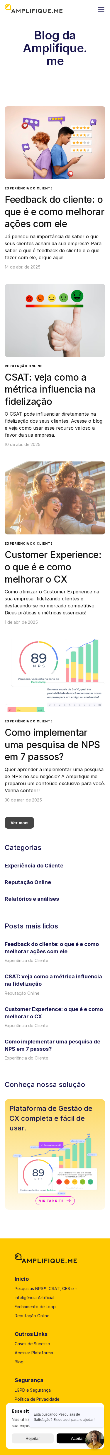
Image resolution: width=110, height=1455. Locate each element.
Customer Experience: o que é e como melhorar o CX (54, 567)
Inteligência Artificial (34, 1297)
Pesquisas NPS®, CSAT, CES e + (46, 1288)
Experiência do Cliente (29, 188)
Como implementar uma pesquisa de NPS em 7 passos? (54, 744)
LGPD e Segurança (33, 1390)
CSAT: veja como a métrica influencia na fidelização (51, 389)
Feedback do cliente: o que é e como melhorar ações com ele (56, 211)
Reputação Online (24, 366)
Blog (19, 1361)
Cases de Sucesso (32, 1343)
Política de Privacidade (37, 1399)
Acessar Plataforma (34, 1352)
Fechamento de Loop (35, 1306)
